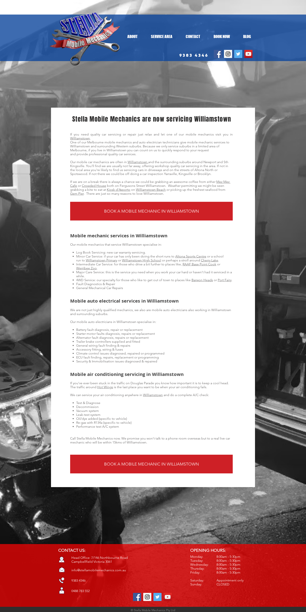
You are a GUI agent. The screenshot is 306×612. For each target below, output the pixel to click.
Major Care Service (90, 272)
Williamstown (80, 138)
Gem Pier (77, 194)
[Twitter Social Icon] (238, 54)
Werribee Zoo (86, 268)
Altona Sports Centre (190, 256)
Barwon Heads (202, 280)
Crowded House (94, 186)
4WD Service (85, 280)
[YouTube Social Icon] (248, 54)
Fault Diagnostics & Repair (95, 284)
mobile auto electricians (169, 310)
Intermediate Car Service (94, 264)
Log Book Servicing (90, 252)
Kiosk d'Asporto (118, 190)
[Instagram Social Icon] (228, 54)
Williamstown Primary (101, 260)
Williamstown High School (141, 260)
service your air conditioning (103, 395)
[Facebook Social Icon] (218, 54)
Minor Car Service (89, 256)
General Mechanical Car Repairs (99, 288)
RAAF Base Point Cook (199, 264)
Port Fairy (224, 280)
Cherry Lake (209, 260)
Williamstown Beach (151, 190)
